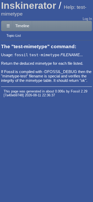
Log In (87, 19)
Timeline (22, 26)
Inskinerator (28, 5)
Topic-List (13, 36)
